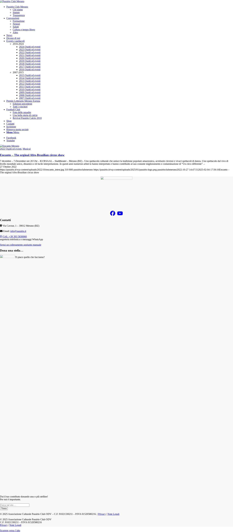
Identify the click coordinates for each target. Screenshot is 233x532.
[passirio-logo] (12, 1)
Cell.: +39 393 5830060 (14, 236)
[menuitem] (119, 11)
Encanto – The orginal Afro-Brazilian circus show (32, 155)
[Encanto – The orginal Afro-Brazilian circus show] (9, 146)
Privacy (102, 514)
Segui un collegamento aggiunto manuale (20, 244)
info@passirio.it (18, 231)
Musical (27, 148)
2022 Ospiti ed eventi (10, 148)
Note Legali (113, 514)
